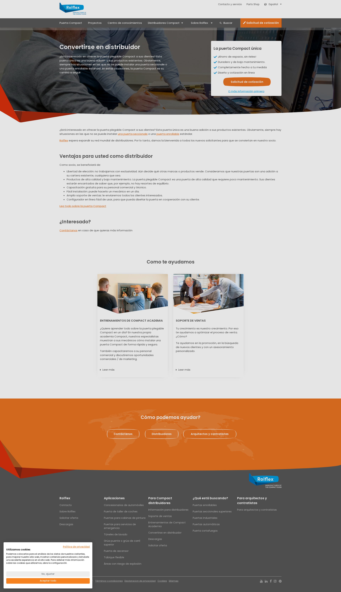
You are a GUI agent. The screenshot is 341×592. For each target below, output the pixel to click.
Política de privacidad (76, 546)
